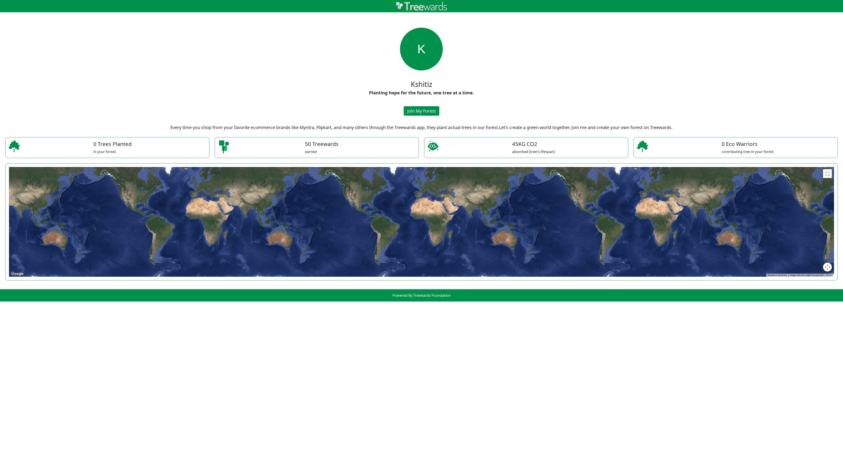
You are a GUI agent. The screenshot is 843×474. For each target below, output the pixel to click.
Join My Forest (421, 111)
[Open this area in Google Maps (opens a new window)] (17, 274)
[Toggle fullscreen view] (827, 173)
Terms (829, 275)
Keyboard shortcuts (777, 275)
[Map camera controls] (827, 267)
